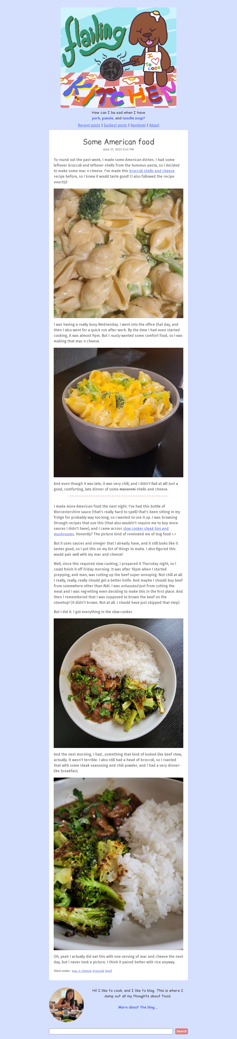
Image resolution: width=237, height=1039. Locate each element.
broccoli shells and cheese (152, 171)
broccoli (98, 971)
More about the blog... (137, 1007)
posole (107, 118)
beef (108, 971)
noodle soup (133, 118)
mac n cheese (82, 971)
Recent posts (89, 125)
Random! (138, 125)
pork (96, 118)
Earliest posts (115, 125)
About (154, 125)
